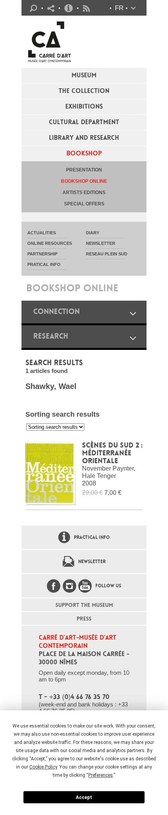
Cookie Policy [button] (43, 767)
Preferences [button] (100, 775)
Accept (84, 797)
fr (119, 8)
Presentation (84, 170)
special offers (84, 204)
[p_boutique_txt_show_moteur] (133, 337)
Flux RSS (86, 8)
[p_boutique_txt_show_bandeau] (133, 313)
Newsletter (91, 561)
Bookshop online (84, 181)
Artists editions (84, 192)
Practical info (68, 8)
